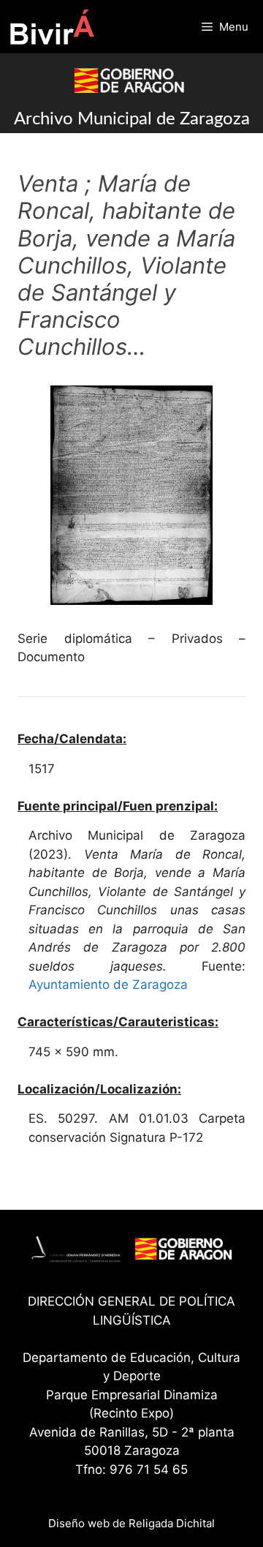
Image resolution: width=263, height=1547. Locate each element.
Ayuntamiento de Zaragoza (108, 984)
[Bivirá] (51, 26)
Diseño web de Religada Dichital (131, 1523)
